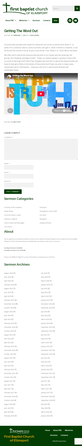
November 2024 (46, 304)
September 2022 (46, 354)
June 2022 (7, 362)
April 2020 (7, 412)
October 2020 (9, 400)
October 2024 (9, 308)
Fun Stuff (17, 122)
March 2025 (45, 296)
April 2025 (7, 296)
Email (7, 172)
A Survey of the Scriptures (13, 207)
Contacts (47, 20)
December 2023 (9, 327)
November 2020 (46, 396)
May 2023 (44, 339)
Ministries (23, 20)
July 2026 (44, 273)
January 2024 (45, 323)
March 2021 (45, 389)
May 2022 (44, 362)
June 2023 (7, 339)
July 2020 (44, 404)
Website (7, 181)
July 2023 (44, 335)
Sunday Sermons (45, 223)
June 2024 (7, 315)
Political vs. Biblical (10, 219)
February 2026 (9, 285)
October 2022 (9, 354)
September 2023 (46, 331)
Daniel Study (8, 211)
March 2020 (45, 412)
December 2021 (9, 373)
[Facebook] (69, 20)
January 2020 (45, 416)
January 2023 (45, 346)
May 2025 (44, 292)
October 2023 (9, 331)
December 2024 (9, 304)
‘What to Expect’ (17, 257)
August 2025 (8, 288)
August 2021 (8, 381)
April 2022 (7, 366)
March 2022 (45, 366)
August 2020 (8, 404)
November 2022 (46, 350)
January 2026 (45, 285)
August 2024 (8, 312)
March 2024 (45, 319)
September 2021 (46, 377)
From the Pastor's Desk (12, 215)
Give (55, 20)
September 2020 (46, 400)
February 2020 (9, 416)
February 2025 (9, 300)
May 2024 (44, 315)
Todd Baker (34, 35)
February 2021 (9, 393)
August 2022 (8, 358)
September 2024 (46, 308)
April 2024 (7, 319)
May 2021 (44, 385)
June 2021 (7, 385)
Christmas (43, 207)
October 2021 (9, 377)
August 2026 (8, 273)
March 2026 (45, 281)
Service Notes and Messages (14, 223)
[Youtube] (75, 20)
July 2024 (44, 312)
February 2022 (9, 369)
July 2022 (44, 358)
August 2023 (8, 335)
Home (47, 430)
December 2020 (9, 396)
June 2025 (7, 292)
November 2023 (46, 327)
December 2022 (9, 350)
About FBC (9, 20)
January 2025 (45, 300)
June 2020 (7, 408)
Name (7, 163)
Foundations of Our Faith (48, 211)
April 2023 (7, 343)
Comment (8, 137)
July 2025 (44, 288)
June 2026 (7, 277)
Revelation (43, 219)
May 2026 (44, 277)
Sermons (36, 20)
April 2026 (7, 281)
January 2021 (45, 393)
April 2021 (7, 389)
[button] (11, 20)
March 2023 (45, 343)
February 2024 (9, 323)
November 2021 (46, 373)
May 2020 (44, 408)
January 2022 (45, 369)
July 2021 (44, 381)
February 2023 (9, 346)
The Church (8, 227)
